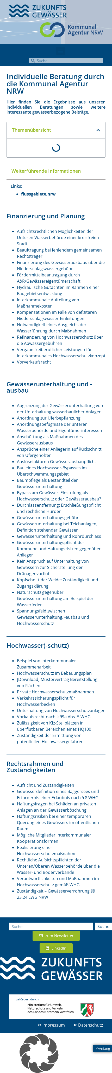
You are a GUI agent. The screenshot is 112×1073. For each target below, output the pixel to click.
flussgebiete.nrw (38, 194)
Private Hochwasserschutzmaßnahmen (55, 692)
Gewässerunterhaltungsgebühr (48, 517)
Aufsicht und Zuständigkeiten (45, 785)
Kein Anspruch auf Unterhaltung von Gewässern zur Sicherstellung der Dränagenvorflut (53, 567)
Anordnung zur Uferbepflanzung (48, 418)
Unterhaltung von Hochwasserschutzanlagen (61, 710)
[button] (60, 51)
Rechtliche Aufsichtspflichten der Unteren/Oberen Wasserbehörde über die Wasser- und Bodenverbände (58, 866)
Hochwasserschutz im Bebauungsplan (54, 673)
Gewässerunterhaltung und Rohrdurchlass (59, 536)
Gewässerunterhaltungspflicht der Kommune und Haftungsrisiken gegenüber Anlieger (59, 549)
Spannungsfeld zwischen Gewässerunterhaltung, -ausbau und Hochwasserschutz (53, 617)
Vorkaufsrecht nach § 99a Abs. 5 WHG (54, 717)
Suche (103, 926)
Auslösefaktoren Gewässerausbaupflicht (56, 461)
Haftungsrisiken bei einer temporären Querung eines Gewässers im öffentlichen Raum (58, 822)
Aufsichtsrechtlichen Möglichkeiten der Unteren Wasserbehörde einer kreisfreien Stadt (58, 237)
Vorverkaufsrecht (34, 362)
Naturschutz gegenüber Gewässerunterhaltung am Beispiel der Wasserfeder (55, 598)
